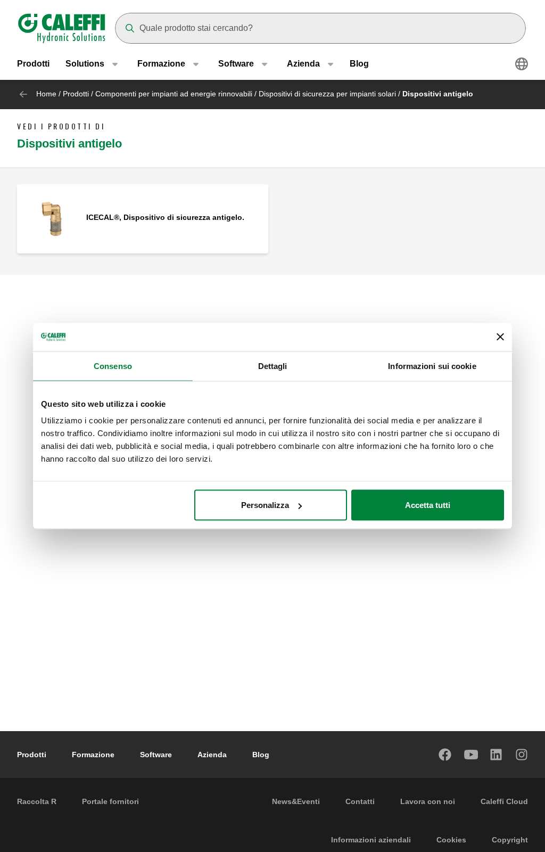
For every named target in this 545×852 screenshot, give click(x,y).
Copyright (510, 839)
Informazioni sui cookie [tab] (432, 365)
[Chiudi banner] (500, 337)
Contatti (360, 801)
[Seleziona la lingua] (521, 64)
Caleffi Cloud (504, 801)
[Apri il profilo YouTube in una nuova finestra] (471, 754)
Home (46, 93)
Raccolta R (36, 801)
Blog (359, 63)
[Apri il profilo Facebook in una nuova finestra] (445, 754)
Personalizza (265, 505)
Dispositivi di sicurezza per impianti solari (327, 93)
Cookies (451, 839)
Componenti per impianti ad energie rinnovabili (173, 93)
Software (156, 754)
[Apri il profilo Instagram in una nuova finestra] (522, 754)
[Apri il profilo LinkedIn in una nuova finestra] (496, 754)
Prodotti (33, 63)
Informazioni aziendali (371, 839)
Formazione (93, 754)
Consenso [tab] (113, 365)
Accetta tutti (427, 505)
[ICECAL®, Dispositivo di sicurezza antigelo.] (52, 218)
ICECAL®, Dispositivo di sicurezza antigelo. (165, 217)
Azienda (212, 754)
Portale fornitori (110, 801)
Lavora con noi (427, 801)
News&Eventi (296, 801)
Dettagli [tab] (272, 365)
